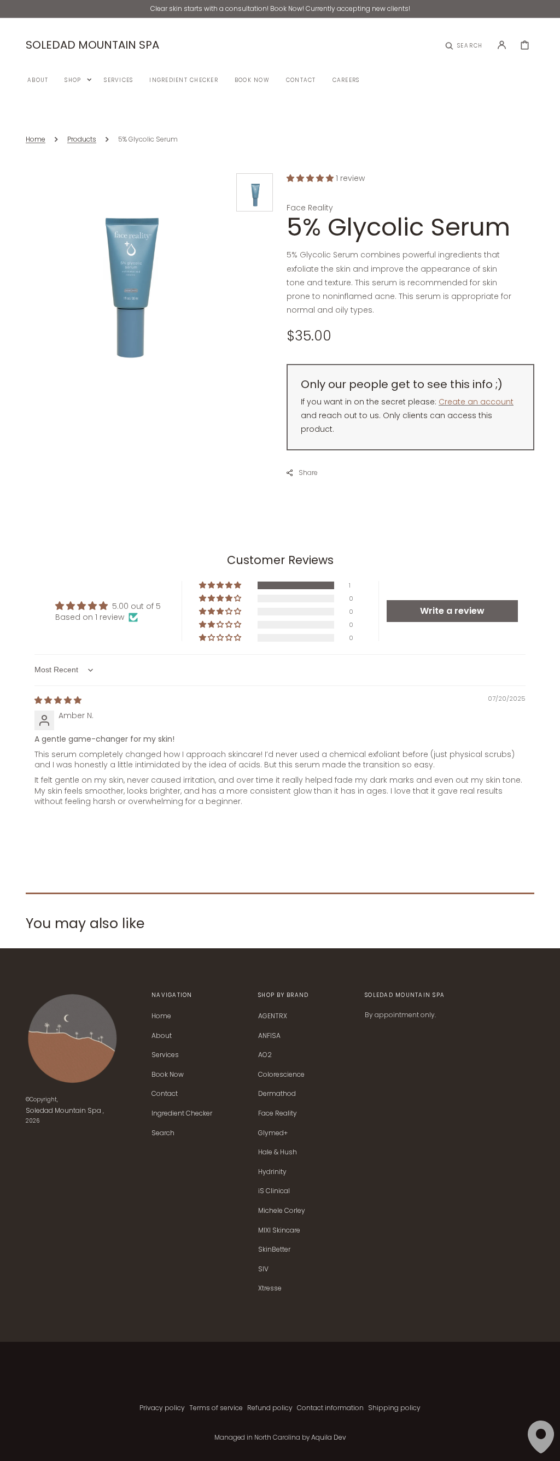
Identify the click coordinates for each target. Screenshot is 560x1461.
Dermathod (277, 1093)
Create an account (476, 401)
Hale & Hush (277, 1152)
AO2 (265, 1054)
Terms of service (216, 1407)
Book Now (167, 1074)
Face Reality (277, 1113)
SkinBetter (274, 1249)
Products (81, 139)
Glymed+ (273, 1132)
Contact (164, 1093)
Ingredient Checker (181, 1113)
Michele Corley (281, 1210)
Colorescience (281, 1074)
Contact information (330, 1407)
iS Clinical (274, 1190)
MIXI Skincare (279, 1230)
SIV (263, 1269)
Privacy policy (162, 1407)
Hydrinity (272, 1171)
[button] (464, 45)
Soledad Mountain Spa (63, 1110)
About (161, 1035)
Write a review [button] (452, 611)
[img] (57, 700)
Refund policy (270, 1407)
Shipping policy (394, 1407)
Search (162, 1132)
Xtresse (270, 1288)
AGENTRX (272, 1016)
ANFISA (269, 1035)
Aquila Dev (328, 1437)
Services (165, 1054)
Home (35, 139)
